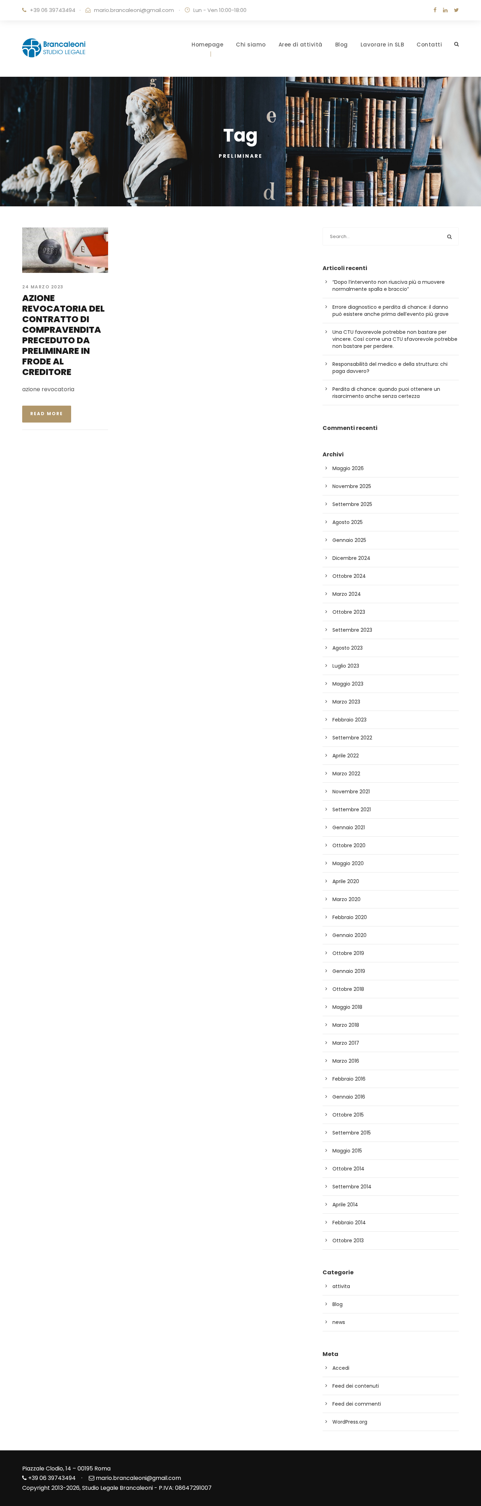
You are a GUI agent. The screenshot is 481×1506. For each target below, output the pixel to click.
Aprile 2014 (345, 1204)
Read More (46, 414)
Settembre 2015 (351, 1132)
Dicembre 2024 (351, 558)
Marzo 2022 (346, 773)
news (338, 1322)
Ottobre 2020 (349, 845)
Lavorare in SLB (382, 44)
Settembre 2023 (352, 629)
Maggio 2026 (348, 468)
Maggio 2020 (348, 863)
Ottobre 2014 (348, 1168)
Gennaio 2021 (348, 827)
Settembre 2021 (351, 809)
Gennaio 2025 (349, 540)
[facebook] (435, 10)
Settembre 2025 (352, 504)
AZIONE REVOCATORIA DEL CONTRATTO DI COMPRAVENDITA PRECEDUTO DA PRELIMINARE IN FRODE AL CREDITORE (63, 335)
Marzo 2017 (345, 1042)
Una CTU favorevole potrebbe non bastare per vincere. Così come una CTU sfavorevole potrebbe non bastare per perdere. (394, 339)
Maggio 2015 (347, 1150)
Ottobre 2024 (349, 576)
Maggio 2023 (347, 683)
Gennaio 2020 (349, 935)
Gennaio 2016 (348, 1096)
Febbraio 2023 (349, 719)
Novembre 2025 (351, 486)
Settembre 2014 (351, 1186)
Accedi (340, 1367)
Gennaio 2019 (348, 971)
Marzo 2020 (346, 899)
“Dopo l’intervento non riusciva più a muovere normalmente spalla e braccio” (388, 286)
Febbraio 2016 (349, 1078)
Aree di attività (301, 44)
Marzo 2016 (345, 1060)
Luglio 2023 (345, 665)
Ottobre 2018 (348, 989)
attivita (341, 1286)
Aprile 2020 (345, 881)
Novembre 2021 (351, 791)
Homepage (207, 44)
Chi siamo (251, 44)
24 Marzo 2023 (43, 287)
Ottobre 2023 (348, 611)
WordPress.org (349, 1421)
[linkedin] (445, 10)
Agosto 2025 (347, 522)
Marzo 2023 (346, 701)
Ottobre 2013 (348, 1240)
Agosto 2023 (347, 647)
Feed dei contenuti (355, 1385)
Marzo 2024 (346, 594)
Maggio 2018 (347, 1007)
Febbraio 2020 (349, 917)
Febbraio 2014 (349, 1222)
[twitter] (456, 10)
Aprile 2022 (345, 755)
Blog (341, 44)
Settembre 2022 (352, 737)
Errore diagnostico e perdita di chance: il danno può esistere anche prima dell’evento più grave (390, 311)
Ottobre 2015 (348, 1114)
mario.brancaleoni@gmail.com (134, 10)
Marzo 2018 (345, 1025)
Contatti (429, 44)
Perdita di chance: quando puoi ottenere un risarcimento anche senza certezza (386, 393)
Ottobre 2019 (348, 953)
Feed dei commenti (356, 1403)
